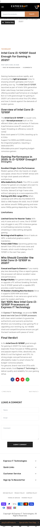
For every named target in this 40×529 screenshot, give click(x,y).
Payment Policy (27, 498)
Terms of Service (14, 498)
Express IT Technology (13, 313)
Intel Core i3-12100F (27, 85)
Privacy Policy (20, 493)
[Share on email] (17, 379)
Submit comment (20, 444)
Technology (6, 49)
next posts (33, 391)
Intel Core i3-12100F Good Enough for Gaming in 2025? (18, 56)
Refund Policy (8, 493)
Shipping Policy (31, 493)
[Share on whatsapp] (27, 379)
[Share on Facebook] (12, 379)
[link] (4, 525)
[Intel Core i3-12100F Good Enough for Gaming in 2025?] (20, 35)
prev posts (7, 391)
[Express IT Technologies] (19, 7)
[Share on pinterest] (22, 379)
